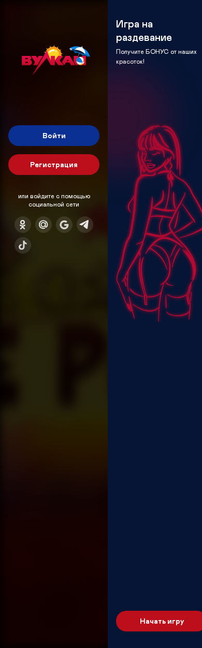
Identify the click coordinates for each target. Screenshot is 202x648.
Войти (54, 135)
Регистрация (54, 164)
